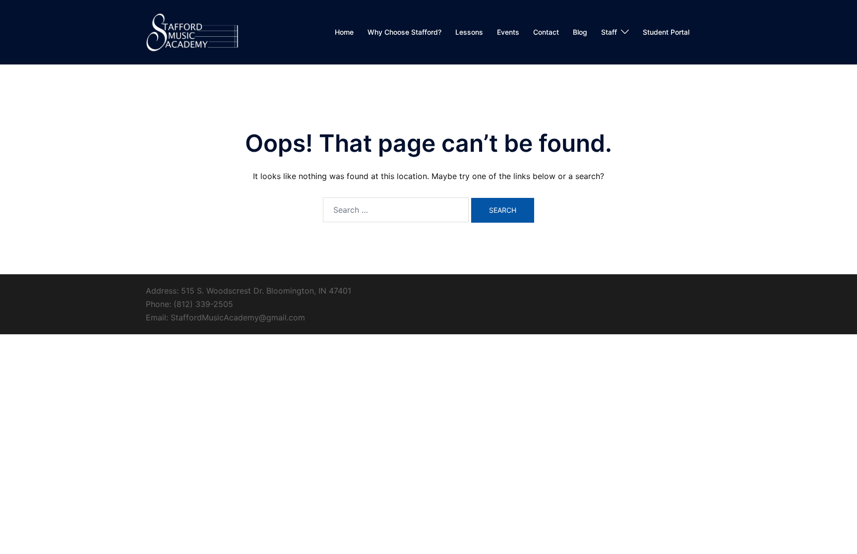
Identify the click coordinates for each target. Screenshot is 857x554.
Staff (609, 32)
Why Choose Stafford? (404, 32)
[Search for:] (396, 209)
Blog (580, 32)
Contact (546, 32)
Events (508, 32)
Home (344, 32)
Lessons (469, 32)
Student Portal (666, 32)
